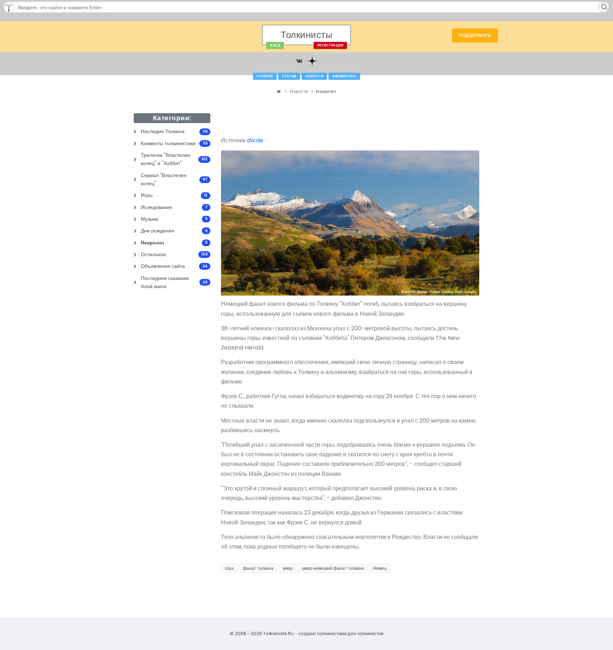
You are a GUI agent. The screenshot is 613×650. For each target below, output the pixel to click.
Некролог (326, 91)
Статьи (289, 76)
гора (229, 568)
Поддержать (475, 35)
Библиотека (344, 76)
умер (288, 568)
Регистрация (330, 45)
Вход (275, 45)
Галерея (265, 76)
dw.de (255, 140)
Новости (314, 76)
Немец (380, 568)
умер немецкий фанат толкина (333, 568)
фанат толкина (258, 568)
